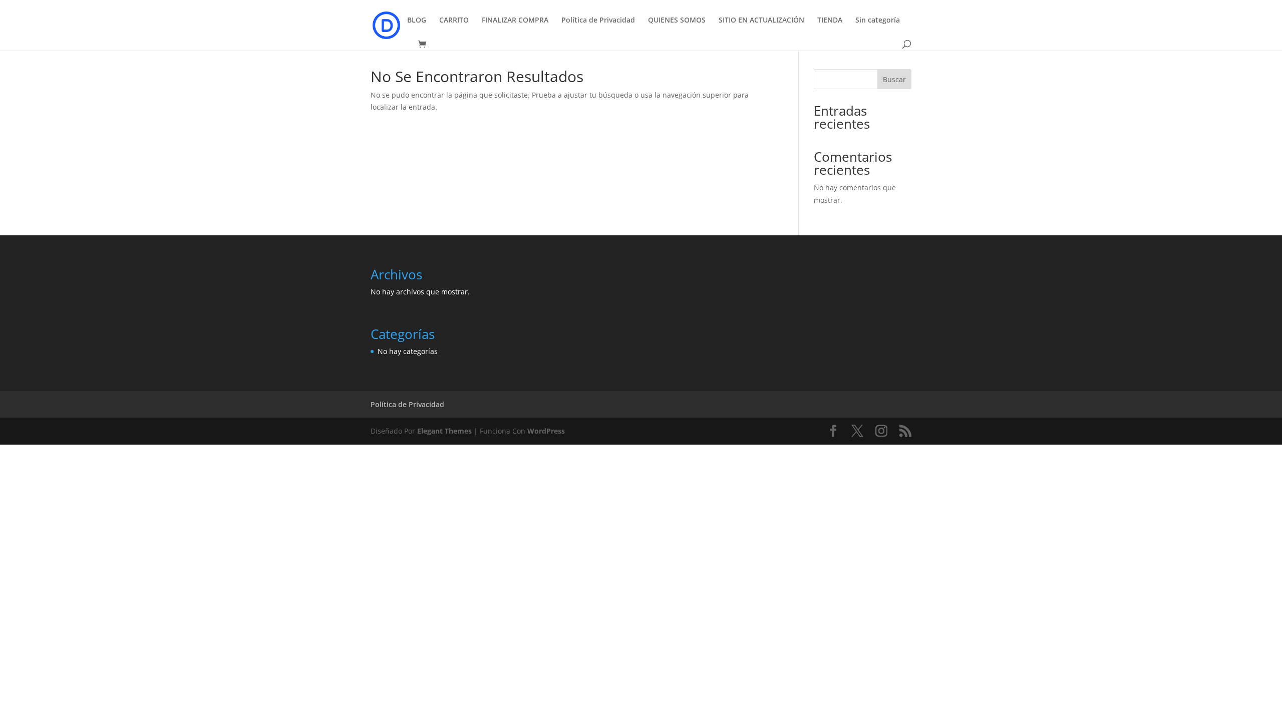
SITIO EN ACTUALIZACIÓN (761, 21)
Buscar (894, 79)
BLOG (416, 21)
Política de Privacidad (598, 21)
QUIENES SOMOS (677, 21)
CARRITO (454, 21)
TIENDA (829, 21)
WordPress (546, 431)
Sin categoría (877, 21)
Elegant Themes (444, 431)
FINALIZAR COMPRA (515, 21)
